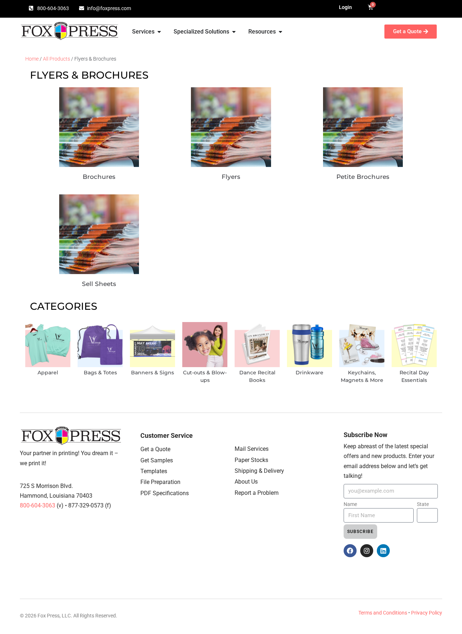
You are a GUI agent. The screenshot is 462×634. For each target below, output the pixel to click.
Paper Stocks (251, 460)
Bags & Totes (100, 372)
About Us (246, 481)
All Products (56, 59)
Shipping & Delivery (259, 470)
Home (32, 59)
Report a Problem (257, 492)
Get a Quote (155, 449)
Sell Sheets (99, 283)
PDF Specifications (164, 493)
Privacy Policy (426, 613)
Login (345, 7)
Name (350, 504)
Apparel (48, 372)
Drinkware (309, 372)
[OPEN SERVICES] (159, 31)
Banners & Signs (152, 372)
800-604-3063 (38, 505)
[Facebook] (350, 550)
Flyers (231, 176)
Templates (153, 471)
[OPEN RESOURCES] (280, 31)
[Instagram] (366, 550)
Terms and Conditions (382, 613)
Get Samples (156, 460)
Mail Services (252, 448)
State (423, 504)
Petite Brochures (362, 176)
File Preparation (160, 482)
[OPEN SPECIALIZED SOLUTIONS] (234, 31)
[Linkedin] (383, 550)
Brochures (99, 176)
